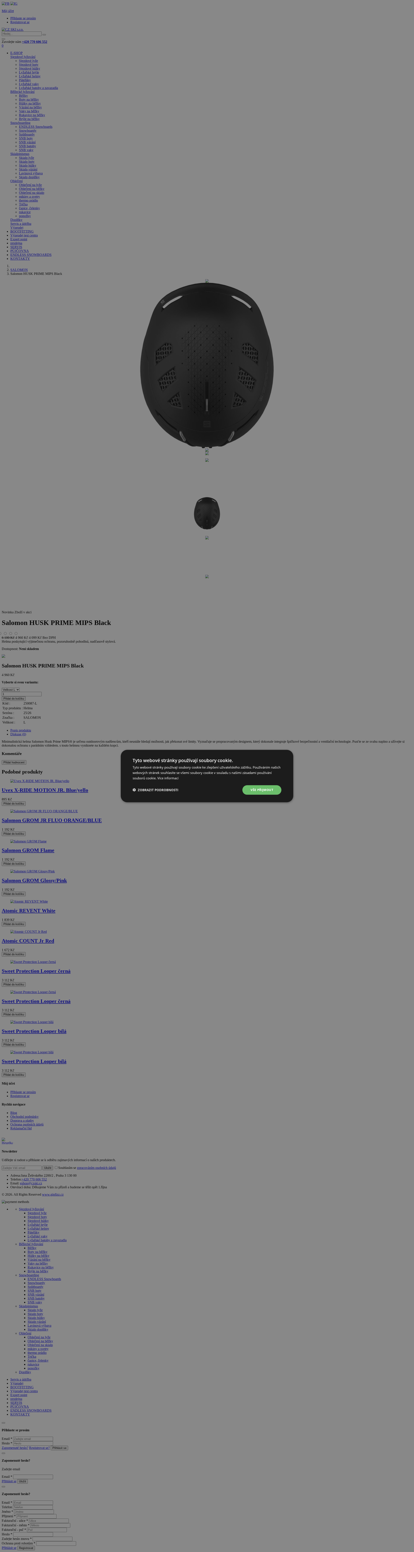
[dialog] (207, 776)
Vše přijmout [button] (262, 790)
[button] (155, 790)
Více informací (168, 778)
